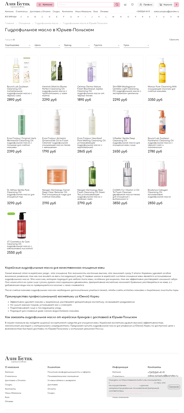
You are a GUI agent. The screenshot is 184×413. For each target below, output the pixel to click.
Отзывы (104, 11)
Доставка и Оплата (40, 11)
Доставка (53, 385)
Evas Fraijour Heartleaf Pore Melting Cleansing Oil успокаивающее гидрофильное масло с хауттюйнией (91, 142)
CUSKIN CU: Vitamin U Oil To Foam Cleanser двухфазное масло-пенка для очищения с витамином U (126, 194)
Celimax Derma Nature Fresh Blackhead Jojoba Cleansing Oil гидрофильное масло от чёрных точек (90, 91)
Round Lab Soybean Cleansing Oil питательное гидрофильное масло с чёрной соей (19, 91)
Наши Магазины (83, 11)
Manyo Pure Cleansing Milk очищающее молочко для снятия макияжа (162, 89)
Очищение (24, 23)
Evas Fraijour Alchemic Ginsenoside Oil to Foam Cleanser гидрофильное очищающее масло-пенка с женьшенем (56, 142)
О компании (22, 11)
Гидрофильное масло (46, 23)
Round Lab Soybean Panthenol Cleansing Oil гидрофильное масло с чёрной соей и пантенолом (161, 142)
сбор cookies (133, 385)
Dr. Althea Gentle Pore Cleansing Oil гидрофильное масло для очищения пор (20, 193)
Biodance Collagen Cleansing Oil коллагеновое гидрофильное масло (159, 193)
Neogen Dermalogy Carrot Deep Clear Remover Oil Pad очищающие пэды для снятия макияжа (56, 193)
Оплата (52, 389)
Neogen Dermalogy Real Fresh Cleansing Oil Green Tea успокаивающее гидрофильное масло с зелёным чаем (91, 194)
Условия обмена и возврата (62, 380)
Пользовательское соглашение (63, 376)
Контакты (67, 11)
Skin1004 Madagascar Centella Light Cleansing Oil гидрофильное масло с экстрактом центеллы (127, 90)
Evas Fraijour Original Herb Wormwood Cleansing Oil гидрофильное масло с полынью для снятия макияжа (21, 142)
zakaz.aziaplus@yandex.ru (166, 11)
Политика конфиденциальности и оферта (69, 372)
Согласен (174, 387)
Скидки (56, 11)
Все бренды (11, 17)
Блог (96, 11)
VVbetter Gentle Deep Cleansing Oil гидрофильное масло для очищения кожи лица (126, 141)
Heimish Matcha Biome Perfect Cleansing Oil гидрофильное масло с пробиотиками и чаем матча (54, 91)
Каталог (47, 4)
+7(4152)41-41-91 (143, 11)
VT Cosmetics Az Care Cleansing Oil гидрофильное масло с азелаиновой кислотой (20, 245)
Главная (9, 23)
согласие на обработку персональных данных (131, 383)
